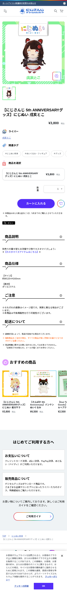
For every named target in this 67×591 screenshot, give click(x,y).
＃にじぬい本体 (11, 154)
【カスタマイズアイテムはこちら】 (21, 252)
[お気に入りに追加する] (61, 203)
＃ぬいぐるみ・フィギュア (36, 154)
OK (43, 586)
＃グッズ (57, 154)
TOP (4, 536)
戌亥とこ (6, 138)
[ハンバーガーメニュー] (5, 11)
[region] (33, 571)
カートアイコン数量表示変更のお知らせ (19, 3)
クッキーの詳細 (21, 586)
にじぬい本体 (17, 536)
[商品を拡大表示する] (57, 76)
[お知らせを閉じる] (64, 3)
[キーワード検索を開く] (55, 11)
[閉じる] (62, 555)
